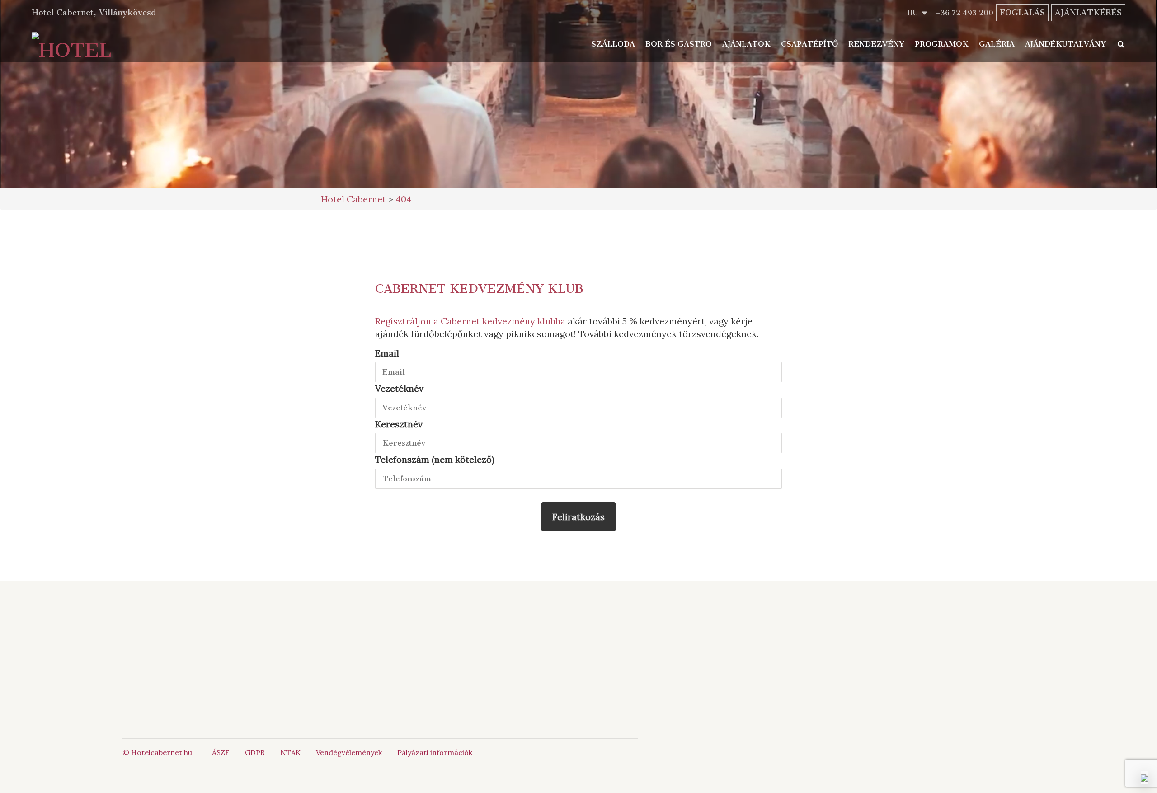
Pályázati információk (434, 752)
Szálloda (613, 43)
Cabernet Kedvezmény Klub (479, 288)
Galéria (997, 43)
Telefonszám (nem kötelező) (434, 459)
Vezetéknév (399, 388)
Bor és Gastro (678, 43)
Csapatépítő (809, 43)
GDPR (255, 752)
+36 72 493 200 (964, 13)
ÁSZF (221, 752)
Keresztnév (399, 424)
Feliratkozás (578, 516)
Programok (942, 43)
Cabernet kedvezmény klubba (503, 321)
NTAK (290, 752)
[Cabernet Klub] (578, 680)
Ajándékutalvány (1065, 43)
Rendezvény (876, 43)
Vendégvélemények (349, 752)
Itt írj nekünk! (451, 644)
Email (387, 353)
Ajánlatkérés (1088, 13)
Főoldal (267, 634)
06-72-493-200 (461, 634)
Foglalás (1022, 13)
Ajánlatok (746, 43)
